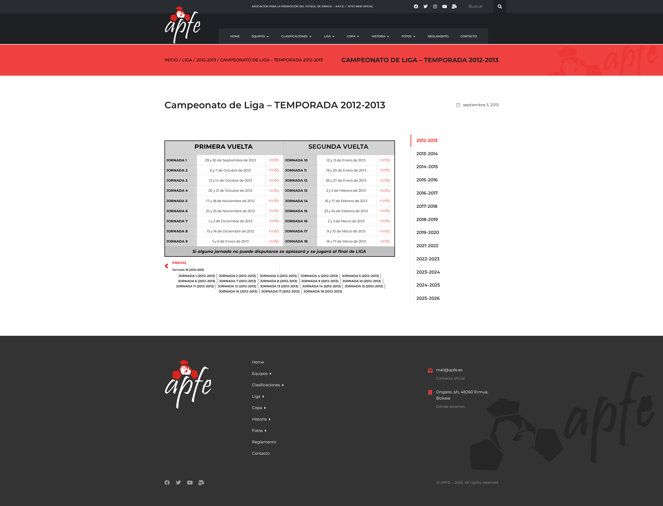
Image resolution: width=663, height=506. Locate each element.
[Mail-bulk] (454, 6)
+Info (274, 160)
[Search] (499, 6)
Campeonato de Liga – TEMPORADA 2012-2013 (420, 60)
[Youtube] (445, 6)
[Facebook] (416, 6)
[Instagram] (435, 6)
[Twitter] (425, 6)
